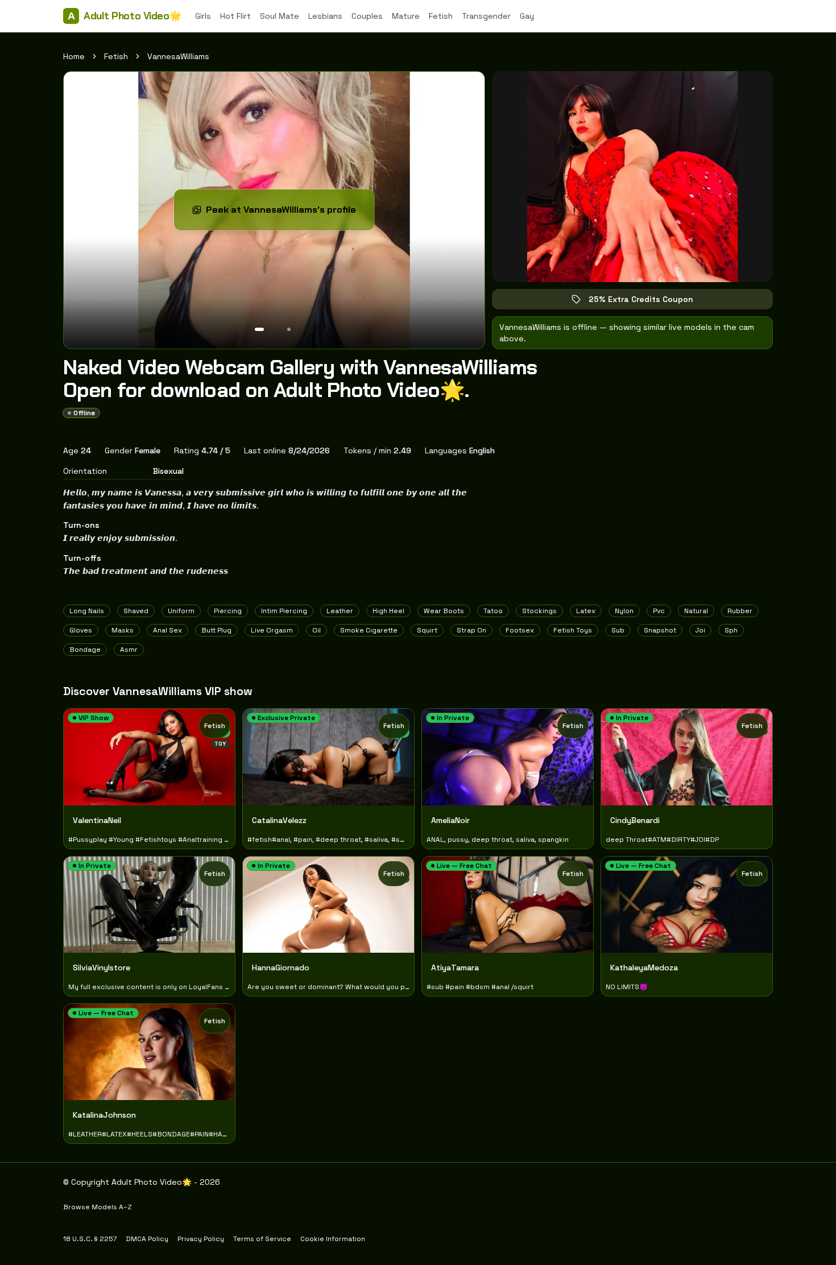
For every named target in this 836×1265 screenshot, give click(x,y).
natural (696, 610)
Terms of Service (262, 1238)
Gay (527, 16)
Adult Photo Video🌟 (124, 16)
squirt (427, 630)
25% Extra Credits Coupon (649, 301)
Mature (406, 16)
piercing (228, 610)
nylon (624, 610)
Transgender (486, 16)
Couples (367, 16)
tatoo (493, 610)
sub (617, 630)
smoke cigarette (369, 630)
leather (339, 610)
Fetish (441, 16)
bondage (85, 649)
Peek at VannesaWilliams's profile (282, 213)
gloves (80, 630)
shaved (135, 610)
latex (585, 610)
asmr (129, 649)
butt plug (216, 630)
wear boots (444, 610)
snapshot (660, 630)
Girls (203, 16)
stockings (539, 610)
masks (122, 630)
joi (700, 630)
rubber (739, 610)
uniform (181, 610)
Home (74, 56)
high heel (388, 610)
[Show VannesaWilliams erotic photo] (259, 329)
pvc (659, 610)
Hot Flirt (235, 16)
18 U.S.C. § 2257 (90, 1238)
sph (731, 630)
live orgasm (272, 630)
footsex (520, 630)
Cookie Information (332, 1238)
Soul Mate (279, 16)
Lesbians (325, 16)
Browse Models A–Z (97, 1207)
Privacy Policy (200, 1238)
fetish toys (572, 630)
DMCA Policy (147, 1238)
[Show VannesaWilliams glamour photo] (288, 329)
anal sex (167, 630)
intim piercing (284, 610)
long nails (86, 610)
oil (316, 630)
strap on (471, 630)
